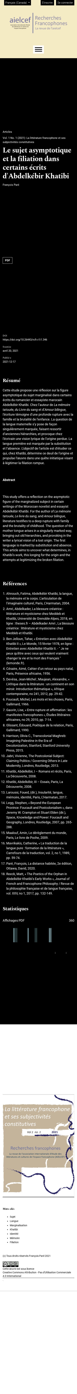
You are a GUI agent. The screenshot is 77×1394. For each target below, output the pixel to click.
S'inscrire (47, 2)
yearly (70, 953)
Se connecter (65, 2)
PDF (7, 260)
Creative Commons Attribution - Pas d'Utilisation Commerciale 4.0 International (37, 1274)
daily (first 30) (47, 953)
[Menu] (38, 49)
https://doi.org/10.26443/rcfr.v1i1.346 (25, 339)
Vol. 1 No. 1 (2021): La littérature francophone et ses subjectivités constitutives (34, 140)
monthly (60, 953)
